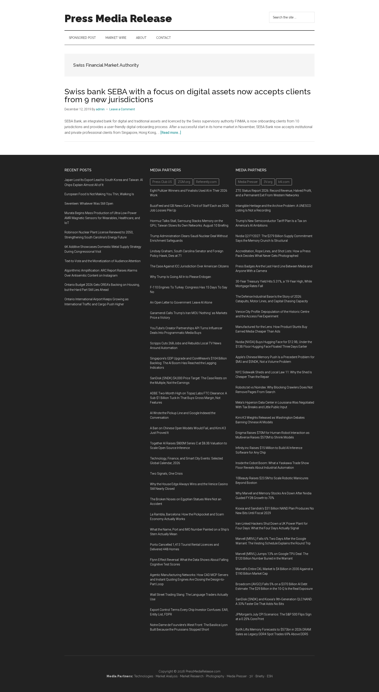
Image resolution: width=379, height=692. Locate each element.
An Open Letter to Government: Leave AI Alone (181, 302)
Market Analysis (167, 676)
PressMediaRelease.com (203, 671)
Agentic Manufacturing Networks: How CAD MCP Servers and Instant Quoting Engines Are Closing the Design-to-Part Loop (189, 579)
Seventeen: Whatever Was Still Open (88, 203)
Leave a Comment (122, 109)
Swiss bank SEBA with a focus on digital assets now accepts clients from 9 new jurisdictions (187, 95)
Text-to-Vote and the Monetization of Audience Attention (102, 261)
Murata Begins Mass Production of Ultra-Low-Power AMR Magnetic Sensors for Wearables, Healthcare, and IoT (102, 218)
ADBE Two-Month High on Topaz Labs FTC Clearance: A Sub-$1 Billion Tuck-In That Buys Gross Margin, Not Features (188, 398)
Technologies (143, 676)
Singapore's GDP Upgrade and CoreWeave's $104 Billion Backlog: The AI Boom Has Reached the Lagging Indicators (188, 363)
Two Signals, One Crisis (166, 473)
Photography (215, 676)
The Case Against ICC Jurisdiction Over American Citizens (189, 266)
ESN (270, 676)
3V (251, 676)
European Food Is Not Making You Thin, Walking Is (99, 194)
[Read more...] (171, 133)
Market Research (192, 676)
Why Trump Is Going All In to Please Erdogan (180, 277)
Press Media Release (118, 18)
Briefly (260, 676)
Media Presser (237, 676)
